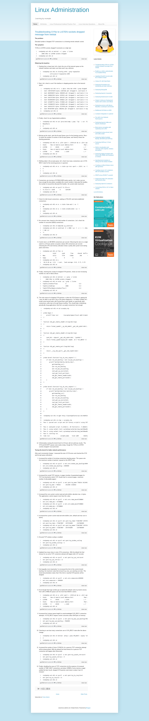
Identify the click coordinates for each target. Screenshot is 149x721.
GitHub (55, 59)
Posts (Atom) (45, 697)
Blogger (88, 708)
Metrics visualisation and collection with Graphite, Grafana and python (104, 149)
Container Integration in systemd (104, 114)
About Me (101, 24)
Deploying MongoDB (101, 89)
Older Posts (84, 694)
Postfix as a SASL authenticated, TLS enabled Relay (104, 71)
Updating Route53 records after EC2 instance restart (104, 76)
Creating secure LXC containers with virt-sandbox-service (104, 170)
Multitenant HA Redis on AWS (103, 110)
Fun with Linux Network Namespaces (101, 118)
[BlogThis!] (43, 689)
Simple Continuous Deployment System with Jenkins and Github (104, 101)
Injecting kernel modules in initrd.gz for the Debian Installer (103, 161)
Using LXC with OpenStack (102, 81)
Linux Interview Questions (87, 24)
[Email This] (42, 689)
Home (35, 24)
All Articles (43, 24)
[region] (61, 53)
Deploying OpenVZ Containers (103, 183)
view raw (84, 59)
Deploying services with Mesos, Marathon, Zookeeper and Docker (104, 106)
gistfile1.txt (39, 59)
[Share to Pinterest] (49, 689)
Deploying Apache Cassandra (103, 93)
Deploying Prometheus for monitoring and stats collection (103, 85)
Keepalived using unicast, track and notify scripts (103, 133)
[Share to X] (45, 689)
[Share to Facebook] (47, 689)
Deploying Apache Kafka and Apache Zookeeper (103, 123)
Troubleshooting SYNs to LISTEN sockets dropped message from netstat (104, 66)
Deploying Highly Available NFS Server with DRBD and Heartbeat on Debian (104, 155)
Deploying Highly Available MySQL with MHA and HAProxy (103, 138)
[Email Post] (38, 688)
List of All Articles (98, 192)
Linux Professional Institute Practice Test (63, 24)
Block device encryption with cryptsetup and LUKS (103, 128)
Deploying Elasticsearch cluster (104, 96)
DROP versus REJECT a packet (104, 175)
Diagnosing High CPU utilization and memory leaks (104, 179)
